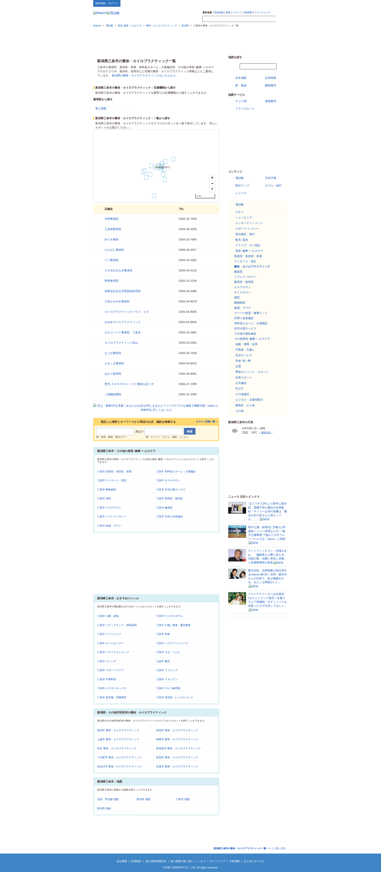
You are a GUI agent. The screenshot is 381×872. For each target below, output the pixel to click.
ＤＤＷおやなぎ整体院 (118, 270)
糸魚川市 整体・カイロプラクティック (119, 766)
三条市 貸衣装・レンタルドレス (174, 697)
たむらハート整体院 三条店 (123, 332)
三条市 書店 (163, 661)
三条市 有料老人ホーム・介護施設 (176, 471)
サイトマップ (281, 3)
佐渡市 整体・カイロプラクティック (177, 766)
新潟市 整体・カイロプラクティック (118, 730)
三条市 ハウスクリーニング (172, 643)
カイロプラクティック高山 (121, 342)
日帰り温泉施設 (244, 318)
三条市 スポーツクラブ (110, 670)
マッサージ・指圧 (245, 261)
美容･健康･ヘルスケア (249, 250)
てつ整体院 (111, 260)
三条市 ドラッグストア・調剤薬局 (117, 625)
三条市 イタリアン (167, 679)
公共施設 (240, 383)
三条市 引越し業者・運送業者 (173, 625)
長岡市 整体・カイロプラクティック (177, 730)
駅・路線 (240, 85)
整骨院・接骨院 (244, 282)
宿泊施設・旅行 (245, 234)
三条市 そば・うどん (168, 652)
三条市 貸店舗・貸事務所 (111, 697)
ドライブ (237, 12)
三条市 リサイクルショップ (113, 652)
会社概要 (122, 861)
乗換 (228, 12)
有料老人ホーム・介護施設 (250, 323)
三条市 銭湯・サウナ (109, 525)
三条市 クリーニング (109, 634)
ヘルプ (269, 3)
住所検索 (270, 77)
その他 (239, 410)
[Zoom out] (212, 183)
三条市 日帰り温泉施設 (169, 516)
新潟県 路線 (104, 808)
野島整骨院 (111, 280)
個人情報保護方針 (156, 861)
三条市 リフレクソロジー (111, 516)
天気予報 (270, 177)
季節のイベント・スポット (252, 371)
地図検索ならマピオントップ (249, 3)
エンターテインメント (249, 223)
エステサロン (242, 287)
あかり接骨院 (113, 373)
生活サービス (243, 355)
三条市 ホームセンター (110, 643)
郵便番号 (249, 12)
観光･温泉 (241, 239)
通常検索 (207, 12)
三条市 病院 (104, 498)
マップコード (263, 12)
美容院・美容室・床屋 (248, 256)
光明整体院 (111, 218)
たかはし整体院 (114, 249)
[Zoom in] (212, 177)
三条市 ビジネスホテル (169, 615)
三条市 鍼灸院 (164, 507)
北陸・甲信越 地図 (108, 799)
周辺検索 (219, 12)
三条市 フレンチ (106, 661)
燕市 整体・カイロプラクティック (117, 748)
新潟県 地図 (143, 799)
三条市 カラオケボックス (111, 688)
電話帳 (239, 177)
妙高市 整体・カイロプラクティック (177, 757)
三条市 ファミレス (167, 670)
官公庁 (239, 388)
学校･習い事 (243, 360)
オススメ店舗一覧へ (206, 421)
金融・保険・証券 (246, 344)
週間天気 (266, 432)
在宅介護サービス (245, 328)
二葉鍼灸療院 (113, 394)
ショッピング (243, 217)
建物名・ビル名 (245, 405)
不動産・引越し (245, 349)
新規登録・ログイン (106, 3)
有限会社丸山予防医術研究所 (123, 291)
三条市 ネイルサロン (168, 480)
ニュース (240, 193)
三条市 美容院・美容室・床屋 (114, 471)
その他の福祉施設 (245, 333)
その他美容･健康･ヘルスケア (252, 338)
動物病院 (239, 302)
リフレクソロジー (245, 276)
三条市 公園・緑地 (108, 615)
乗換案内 (270, 101)
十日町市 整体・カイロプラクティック (119, 757)
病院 (237, 297)
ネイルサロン (242, 292)
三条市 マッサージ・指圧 (111, 480)
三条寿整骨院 (113, 229)
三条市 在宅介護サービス (170, 489)
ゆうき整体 (111, 239)
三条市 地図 (183, 799)
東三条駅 (100, 108)
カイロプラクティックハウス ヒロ (127, 311)
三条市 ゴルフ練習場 (168, 688)
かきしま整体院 (114, 363)
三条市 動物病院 (106, 489)
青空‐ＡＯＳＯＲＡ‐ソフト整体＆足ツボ (129, 384)
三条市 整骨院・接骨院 (169, 498)
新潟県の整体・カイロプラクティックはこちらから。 (145, 75)
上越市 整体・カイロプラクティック (118, 739)
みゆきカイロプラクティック (123, 322)
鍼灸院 (238, 271)
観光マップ (242, 185)
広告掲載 (234, 861)
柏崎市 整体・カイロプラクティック (177, 739)
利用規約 (136, 861)
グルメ (239, 211)
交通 (238, 366)
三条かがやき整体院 (117, 301)
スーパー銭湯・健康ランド (250, 312)
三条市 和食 (163, 634)
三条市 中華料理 (106, 679)
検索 (282, 19)
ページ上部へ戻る (250, 848)
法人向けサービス (254, 861)
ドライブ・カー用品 (247, 245)
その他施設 (242, 394)
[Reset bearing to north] (212, 189)
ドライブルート (245, 108)
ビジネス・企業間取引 (249, 399)
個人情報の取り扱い (182, 861)
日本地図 (240, 77)
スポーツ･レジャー (247, 228)
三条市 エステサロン (109, 507)
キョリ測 (240, 101)
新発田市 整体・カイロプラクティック (178, 748)
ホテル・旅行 (273, 185)
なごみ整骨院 (113, 353)
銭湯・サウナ (242, 307)
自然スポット (243, 377)
